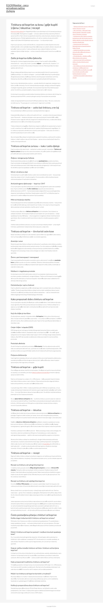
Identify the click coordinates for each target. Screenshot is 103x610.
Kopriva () (17, 31)
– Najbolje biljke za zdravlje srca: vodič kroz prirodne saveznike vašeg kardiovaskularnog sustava (82, 71)
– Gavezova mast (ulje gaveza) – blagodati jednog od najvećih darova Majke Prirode (82, 46)
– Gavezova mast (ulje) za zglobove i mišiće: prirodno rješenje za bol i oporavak (82, 62)
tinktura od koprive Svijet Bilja (40, 372)
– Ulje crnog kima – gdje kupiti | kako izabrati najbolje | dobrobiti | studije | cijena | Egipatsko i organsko (82, 32)
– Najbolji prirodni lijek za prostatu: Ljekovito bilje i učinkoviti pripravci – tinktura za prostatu (82, 52)
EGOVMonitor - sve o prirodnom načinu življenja (17, 8)
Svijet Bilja (46, 444)
